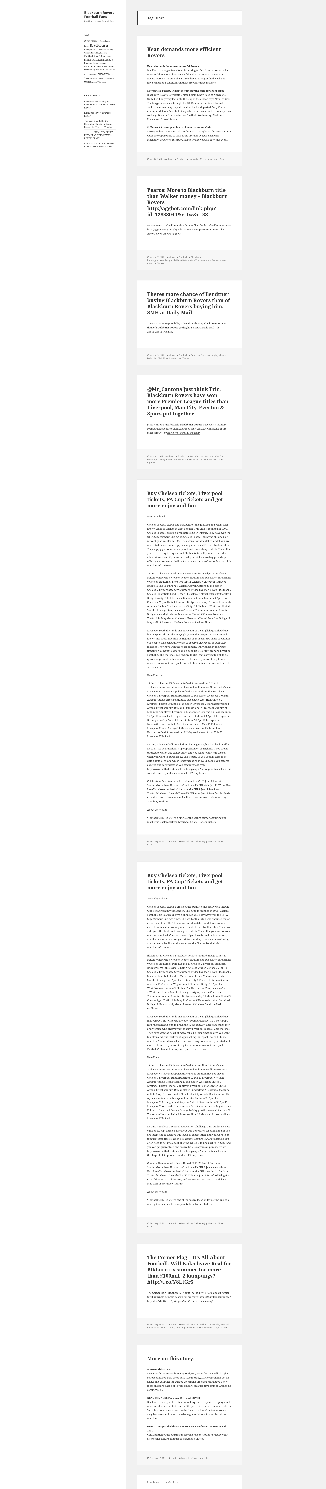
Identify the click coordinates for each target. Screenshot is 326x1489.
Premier (110, 66)
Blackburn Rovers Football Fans (99, 14)
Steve (94, 78)
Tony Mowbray (104, 79)
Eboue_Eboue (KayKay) (160, 331)
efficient (203, 159)
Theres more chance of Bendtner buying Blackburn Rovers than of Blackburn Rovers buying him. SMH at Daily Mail (188, 303)
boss (101, 50)
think (215, 459)
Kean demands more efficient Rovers (184, 52)
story (202, 1458)
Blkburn (204, 1324)
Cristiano (88, 52)
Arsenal (103, 41)
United (88, 81)
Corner (212, 1324)
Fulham (102, 56)
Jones (95, 60)
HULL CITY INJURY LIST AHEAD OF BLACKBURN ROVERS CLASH (98, 135)
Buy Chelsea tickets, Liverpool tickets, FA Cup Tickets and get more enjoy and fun (185, 499)
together (151, 462)
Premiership (90, 69)
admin (169, 159)
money (201, 260)
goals (108, 56)
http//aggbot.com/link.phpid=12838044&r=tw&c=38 (172, 260)
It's (167, 1327)
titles (221, 459)
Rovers (103, 73)
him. (155, 358)
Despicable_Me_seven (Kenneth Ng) (194, 1301)
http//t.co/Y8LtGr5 (156, 1327)
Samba (111, 75)
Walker (160, 263)
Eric (221, 456)
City (111, 50)
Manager (104, 63)
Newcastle (101, 66)
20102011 (95, 41)
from (96, 56)
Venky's (94, 82)
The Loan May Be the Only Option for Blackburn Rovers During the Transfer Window (98, 124)
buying (215, 355)
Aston (108, 41)
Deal (95, 53)
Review (112, 70)
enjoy (204, 841)
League (108, 59)
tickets (150, 844)
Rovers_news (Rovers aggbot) (164, 233)
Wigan (104, 82)
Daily (149, 358)
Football (89, 56)
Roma (86, 75)
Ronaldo (92, 74)
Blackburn (99, 45)
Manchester (90, 66)
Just (157, 459)
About (196, 1324)
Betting (86, 46)
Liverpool (89, 63)
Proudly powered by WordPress (162, 1482)
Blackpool (89, 49)
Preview (100, 69)
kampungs (180, 1327)
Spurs (203, 459)
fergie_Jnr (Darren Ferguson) (183, 432)
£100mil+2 (223, 1327)
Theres (185, 358)
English (100, 53)
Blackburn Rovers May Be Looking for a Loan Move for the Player (99, 104)
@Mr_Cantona (196, 456)
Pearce (215, 260)
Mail (160, 358)
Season (88, 78)
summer (208, 1327)
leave (189, 1327)
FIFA (105, 53)
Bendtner (195, 355)
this (207, 1458)
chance (222, 355)
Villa (99, 82)
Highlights (88, 60)
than (149, 263)
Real (106, 70)
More (216, 159)
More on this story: (171, 1358)
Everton (151, 459)
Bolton (96, 50)
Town (112, 79)
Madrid (96, 63)
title (154, 263)
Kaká (172, 1327)
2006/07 (88, 40)
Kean (101, 59)
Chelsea (106, 50)
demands (193, 159)
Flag (218, 1324)
